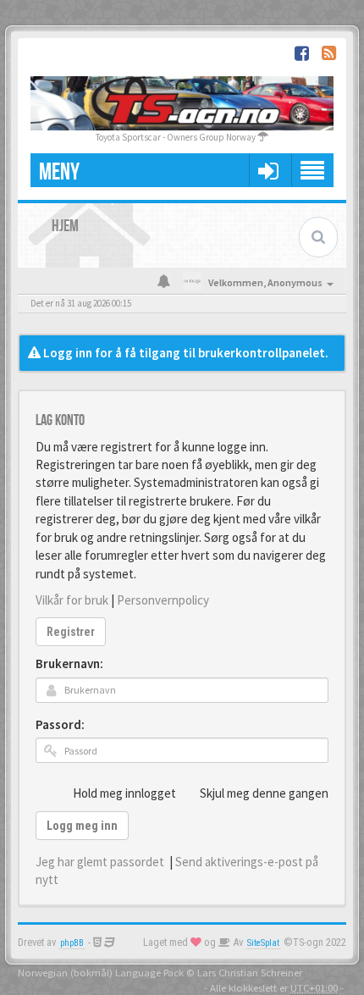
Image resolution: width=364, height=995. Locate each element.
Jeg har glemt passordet (100, 862)
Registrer (71, 631)
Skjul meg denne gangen (264, 793)
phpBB (72, 942)
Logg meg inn (82, 825)
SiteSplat (263, 942)
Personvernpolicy (163, 600)
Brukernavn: (69, 663)
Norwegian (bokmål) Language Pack (101, 972)
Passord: (60, 724)
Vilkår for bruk (72, 600)
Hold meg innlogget (124, 793)
